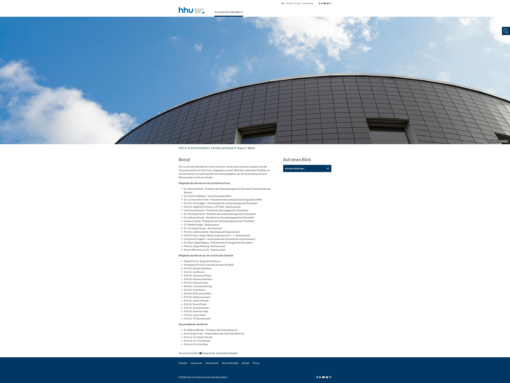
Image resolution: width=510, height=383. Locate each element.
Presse (256, 362)
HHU (181, 147)
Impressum (196, 362)
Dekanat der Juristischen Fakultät (219, 353)
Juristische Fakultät (197, 147)
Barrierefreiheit (230, 362)
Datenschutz (212, 362)
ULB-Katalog (308, 3)
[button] (506, 31)
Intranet (289, 3)
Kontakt (183, 362)
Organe (241, 147)
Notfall (245, 362)
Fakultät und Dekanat (222, 147)
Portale (297, 3)
